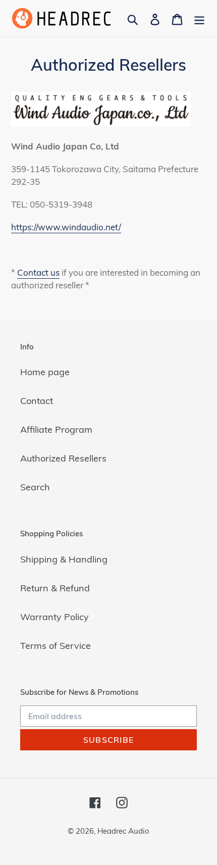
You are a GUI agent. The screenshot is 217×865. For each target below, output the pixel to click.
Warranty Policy (54, 617)
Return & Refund (55, 588)
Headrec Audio (123, 831)
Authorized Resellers (63, 458)
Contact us (38, 272)
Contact (36, 400)
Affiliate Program (56, 429)
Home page (45, 372)
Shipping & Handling (63, 559)
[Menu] (199, 18)
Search (35, 487)
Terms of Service (55, 645)
